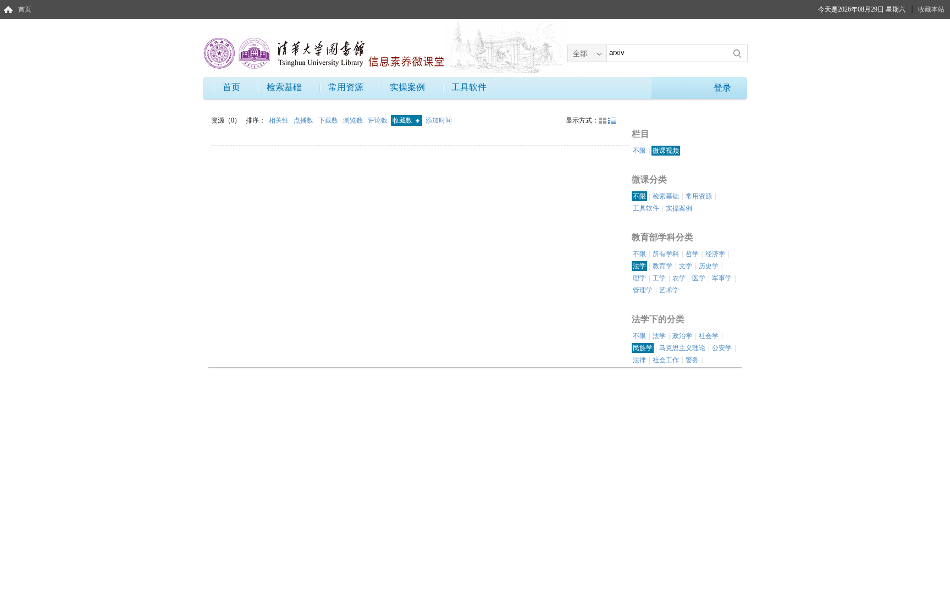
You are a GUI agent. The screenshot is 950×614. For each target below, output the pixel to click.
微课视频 (666, 150)
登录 (722, 87)
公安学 (722, 348)
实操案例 (407, 87)
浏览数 (353, 120)
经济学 (715, 254)
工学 (659, 278)
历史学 (709, 266)
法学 (639, 266)
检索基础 (284, 87)
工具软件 (469, 87)
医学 (698, 278)
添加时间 (439, 120)
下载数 (329, 120)
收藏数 (403, 120)
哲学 (692, 254)
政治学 (682, 336)
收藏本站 (931, 9)
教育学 (662, 266)
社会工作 (666, 360)
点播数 (304, 120)
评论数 (378, 120)
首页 (24, 9)
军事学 (722, 278)
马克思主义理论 (682, 348)
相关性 (279, 120)
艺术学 (669, 290)
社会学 (709, 336)
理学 (639, 278)
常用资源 (345, 87)
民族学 (643, 348)
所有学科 (666, 254)
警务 (692, 360)
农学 (679, 278)
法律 (639, 360)
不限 (639, 150)
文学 (685, 266)
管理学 (643, 290)
